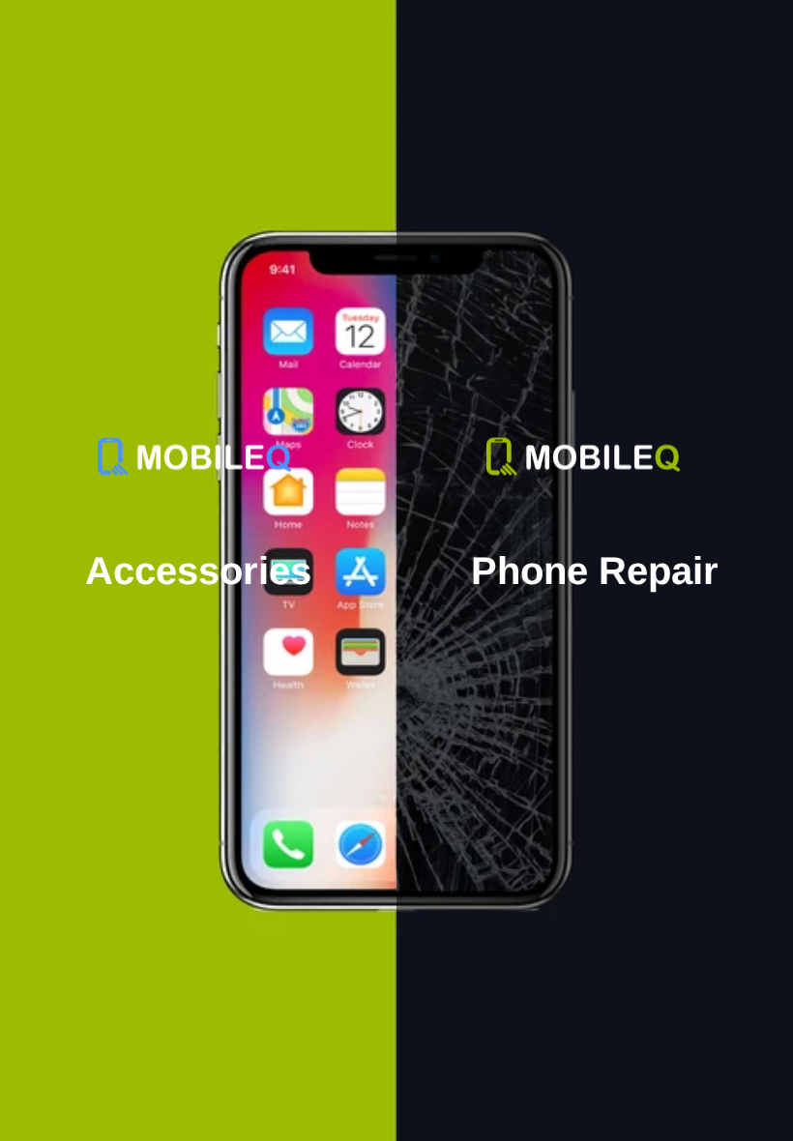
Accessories (198, 570)
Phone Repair (595, 570)
